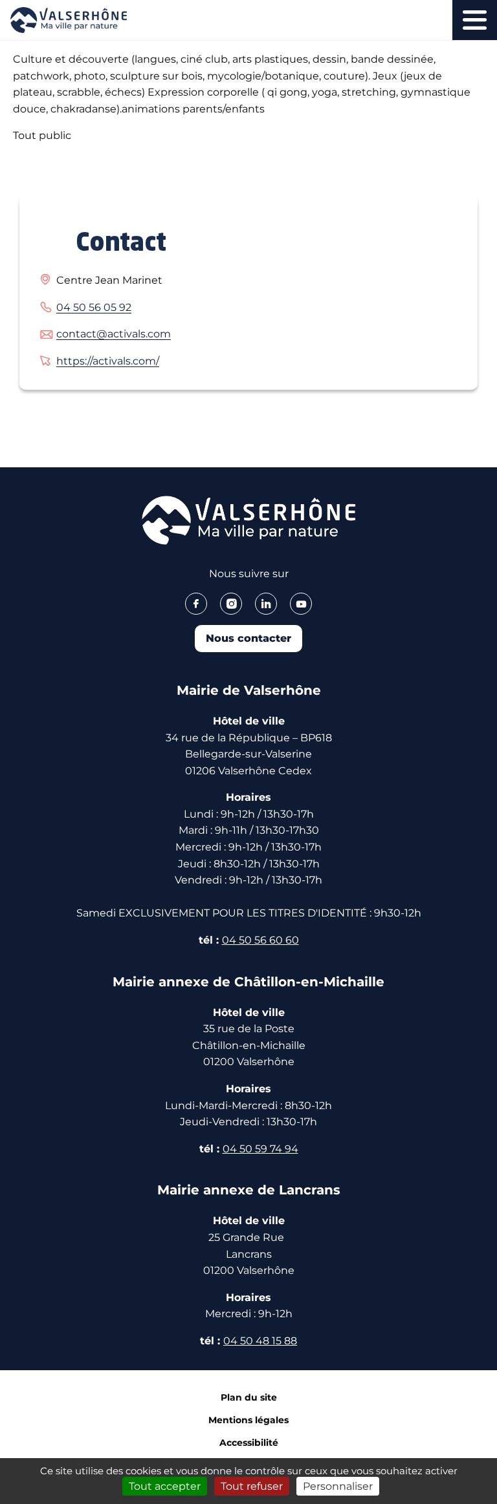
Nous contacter (248, 638)
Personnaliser (338, 1486)
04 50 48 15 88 (260, 1341)
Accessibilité (248, 1442)
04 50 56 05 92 (93, 307)
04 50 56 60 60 (260, 940)
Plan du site (249, 1397)
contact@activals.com (113, 334)
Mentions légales (248, 1420)
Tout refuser (252, 1486)
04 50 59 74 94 (260, 1149)
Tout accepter (165, 1486)
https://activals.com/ (107, 361)
